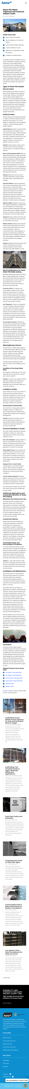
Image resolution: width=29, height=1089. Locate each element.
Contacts (5, 1066)
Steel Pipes (14, 819)
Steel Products (7, 1037)
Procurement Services (9, 1040)
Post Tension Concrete (9, 1047)
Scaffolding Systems (16, 724)
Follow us (5, 1074)
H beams (14, 909)
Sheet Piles (12, 16)
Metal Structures (7, 1044)
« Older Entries (6, 977)
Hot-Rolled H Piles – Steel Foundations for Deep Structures (13, 952)
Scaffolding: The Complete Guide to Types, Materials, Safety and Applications (12, 770)
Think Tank (6, 1063)
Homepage (6, 1060)
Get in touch (7, 1003)
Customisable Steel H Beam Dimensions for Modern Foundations (13, 906)
